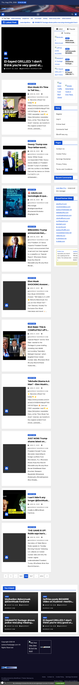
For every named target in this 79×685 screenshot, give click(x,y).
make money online (54, 18)
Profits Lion (60, 251)
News (6, 58)
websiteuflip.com (62, 212)
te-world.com (61, 227)
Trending (66, 33)
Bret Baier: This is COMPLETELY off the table (38, 330)
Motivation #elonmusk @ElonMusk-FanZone (70, 43)
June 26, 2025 (35, 504)
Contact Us (60, 149)
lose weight (38, 18)
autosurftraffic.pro (63, 230)
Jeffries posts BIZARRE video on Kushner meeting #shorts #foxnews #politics (58, 601)
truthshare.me (61, 238)
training (45, 18)
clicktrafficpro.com (63, 218)
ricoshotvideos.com (63, 207)
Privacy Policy (61, 164)
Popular (72, 29)
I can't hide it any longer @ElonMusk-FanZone (38, 500)
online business (66, 18)
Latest (60, 29)
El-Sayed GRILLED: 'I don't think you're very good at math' (23, 65)
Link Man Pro (61, 188)
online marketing (16, 18)
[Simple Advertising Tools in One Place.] (69, 90)
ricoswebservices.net (63, 233)
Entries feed (60, 124)
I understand (60, 683)
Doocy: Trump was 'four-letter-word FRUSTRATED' (37, 147)
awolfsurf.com (61, 204)
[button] (72, 14)
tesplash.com (61, 224)
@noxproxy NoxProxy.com (31, 68)
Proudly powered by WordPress (11, 678)
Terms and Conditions (64, 169)
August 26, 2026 (12, 68)
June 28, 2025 (35, 94)
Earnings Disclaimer (63, 159)
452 (41, 576)
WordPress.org (61, 134)
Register (59, 114)
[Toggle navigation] (38, 14)
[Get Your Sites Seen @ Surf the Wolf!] (33, 647)
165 (20, 576)
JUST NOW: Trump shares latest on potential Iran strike (38, 441)
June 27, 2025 (35, 288)
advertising (31, 83)
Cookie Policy (61, 154)
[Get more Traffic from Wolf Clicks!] (60, 90)
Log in (58, 119)
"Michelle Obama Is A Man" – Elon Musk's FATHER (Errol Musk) (38, 384)
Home (44, 677)
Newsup (29, 678)
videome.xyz (60, 236)
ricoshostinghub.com (63, 215)
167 (31, 576)
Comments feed (62, 129)
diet (32, 18)
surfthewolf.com (62, 221)
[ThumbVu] (45, 647)
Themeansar (5, 680)
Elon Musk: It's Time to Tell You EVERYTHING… (38, 90)
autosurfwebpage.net (64, 210)
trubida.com (60, 241)
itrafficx (75, 251)
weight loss (25, 18)
